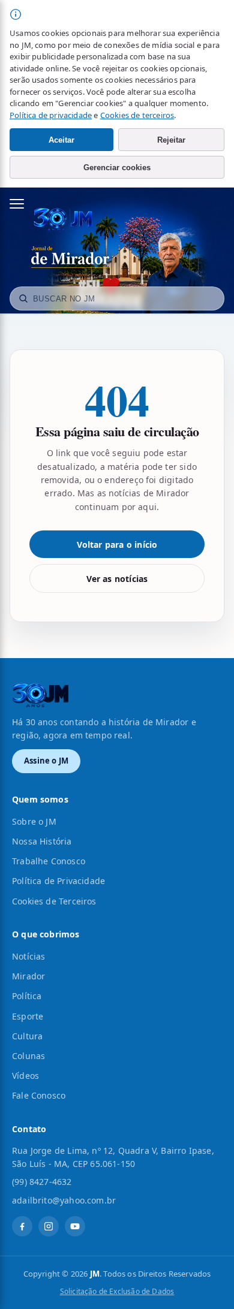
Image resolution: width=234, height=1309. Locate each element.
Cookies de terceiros (137, 115)
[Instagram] (48, 1226)
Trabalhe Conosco (48, 861)
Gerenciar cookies (117, 167)
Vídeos (25, 1075)
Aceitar (61, 139)
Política (26, 996)
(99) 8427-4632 (42, 1181)
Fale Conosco (38, 1095)
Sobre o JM (34, 821)
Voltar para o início (117, 544)
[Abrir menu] (23, 204)
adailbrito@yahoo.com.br (64, 1200)
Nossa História (42, 841)
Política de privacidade (51, 115)
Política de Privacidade (58, 880)
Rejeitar (171, 139)
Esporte (27, 1016)
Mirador (28, 976)
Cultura (27, 1036)
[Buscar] (23, 298)
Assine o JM (46, 760)
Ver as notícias (117, 578)
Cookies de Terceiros (54, 901)
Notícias (28, 956)
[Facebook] (22, 1226)
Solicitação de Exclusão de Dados (117, 1291)
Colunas (28, 1055)
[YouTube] (75, 1226)
